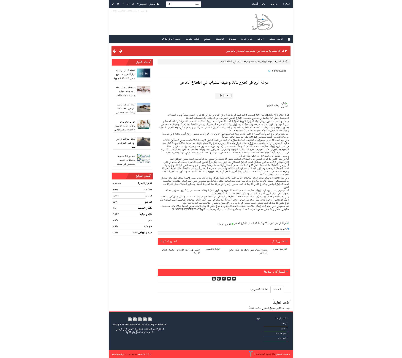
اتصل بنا (286, 4)
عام (150, 220)
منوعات (232, 39)
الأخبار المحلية (276, 39)
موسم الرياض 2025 (171, 39)
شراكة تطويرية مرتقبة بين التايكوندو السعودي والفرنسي (255, 51)
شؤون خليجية (192, 39)
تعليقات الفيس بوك (259, 289)
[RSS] (113, 4)
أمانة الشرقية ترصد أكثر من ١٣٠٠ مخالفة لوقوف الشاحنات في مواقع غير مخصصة (125, 111)
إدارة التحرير (273, 106)
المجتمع (207, 39)
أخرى (258, 319)
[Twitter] (118, 4)
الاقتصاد (220, 39)
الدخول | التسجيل (148, 4)
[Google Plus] (128, 4)
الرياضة (260, 39)
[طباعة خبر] (221, 96)
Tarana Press (130, 354)
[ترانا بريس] (251, 354)
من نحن (274, 4)
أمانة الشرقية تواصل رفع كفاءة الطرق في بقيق (125, 143)
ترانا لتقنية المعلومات (265, 354)
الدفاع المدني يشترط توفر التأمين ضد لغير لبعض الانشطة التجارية (124, 75)
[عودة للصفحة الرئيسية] (262, 26)
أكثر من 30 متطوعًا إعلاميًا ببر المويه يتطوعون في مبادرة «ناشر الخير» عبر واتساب (126, 164)
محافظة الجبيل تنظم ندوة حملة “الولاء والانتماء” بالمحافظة (125, 92)
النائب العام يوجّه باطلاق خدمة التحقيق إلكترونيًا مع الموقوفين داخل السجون (124, 128)
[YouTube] (133, 4)
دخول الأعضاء (258, 4)
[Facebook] (123, 4)
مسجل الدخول (269, 308)
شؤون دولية (246, 39)
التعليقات (277, 289)
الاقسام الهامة (281, 319)
